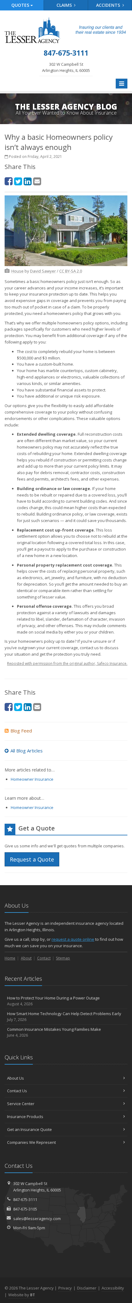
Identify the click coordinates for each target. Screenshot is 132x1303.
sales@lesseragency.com (37, 1218)
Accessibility (113, 1288)
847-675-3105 (25, 1209)
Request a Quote (32, 859)
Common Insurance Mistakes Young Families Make (54, 1032)
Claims (64, 5)
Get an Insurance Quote (29, 1129)
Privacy (65, 1288)
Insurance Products (25, 1116)
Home (10, 958)
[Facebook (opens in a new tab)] (9, 181)
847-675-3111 (25, 1199)
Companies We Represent (31, 1142)
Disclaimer (86, 1288)
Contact (44, 958)
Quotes (20, 5)
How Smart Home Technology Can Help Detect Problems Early (64, 1016)
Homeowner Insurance (32, 779)
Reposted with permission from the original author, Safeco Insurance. (67, 663)
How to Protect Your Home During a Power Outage (53, 1001)
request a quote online (73, 939)
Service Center (20, 1103)
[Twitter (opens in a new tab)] (18, 181)
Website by (21, 1294)
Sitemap (63, 958)
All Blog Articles (26, 751)
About (26, 958)
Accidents (108, 5)
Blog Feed (21, 731)
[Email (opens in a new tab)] (37, 181)
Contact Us (17, 1090)
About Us (15, 1078)
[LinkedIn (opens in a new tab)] (28, 181)
